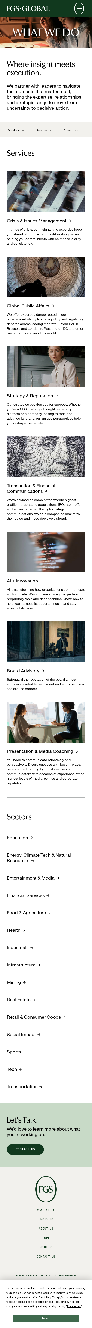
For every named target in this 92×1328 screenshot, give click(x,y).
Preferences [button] (74, 1306)
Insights (46, 1219)
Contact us (71, 130)
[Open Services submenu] (23, 130)
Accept (46, 1318)
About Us (46, 1228)
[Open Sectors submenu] (50, 130)
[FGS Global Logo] (28, 8)
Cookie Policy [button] (61, 1301)
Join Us (46, 1247)
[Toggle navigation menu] (79, 8)
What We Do (46, 1210)
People (46, 1238)
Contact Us (46, 1256)
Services (14, 130)
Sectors (41, 130)
